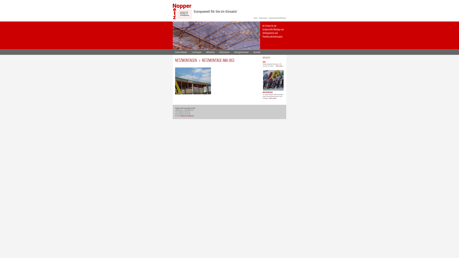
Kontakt (257, 52)
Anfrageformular (241, 52)
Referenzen (224, 52)
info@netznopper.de (187, 116)
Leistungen (197, 52)
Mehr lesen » (280, 66)
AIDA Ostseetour (268, 92)
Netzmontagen (186, 60)
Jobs (264, 62)
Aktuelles (210, 52)
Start (255, 18)
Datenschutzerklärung (277, 18)
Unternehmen (181, 52)
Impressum (263, 18)
